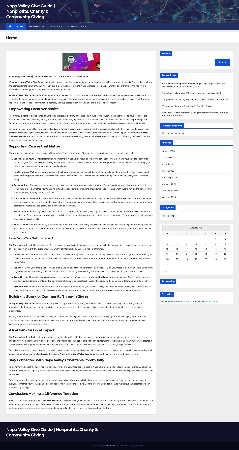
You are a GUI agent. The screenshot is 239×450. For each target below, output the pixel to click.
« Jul (164, 271)
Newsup (129, 446)
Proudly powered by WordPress (106, 446)
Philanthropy (36, 26)
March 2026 (168, 171)
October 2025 (169, 197)
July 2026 (167, 157)
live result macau (199, 301)
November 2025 (170, 190)
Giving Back (56, 26)
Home (20, 26)
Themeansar (140, 446)
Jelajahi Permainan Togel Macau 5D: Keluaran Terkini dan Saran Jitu (195, 99)
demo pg (166, 301)
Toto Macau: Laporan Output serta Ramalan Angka (187, 106)
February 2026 (169, 177)
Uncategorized (169, 216)
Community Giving (78, 26)
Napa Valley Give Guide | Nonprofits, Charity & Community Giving (30, 11)
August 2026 (168, 151)
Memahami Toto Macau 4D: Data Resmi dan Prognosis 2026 (191, 93)
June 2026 (167, 164)
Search (166, 53)
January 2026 (169, 184)
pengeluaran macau (180, 301)
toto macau (212, 301)
